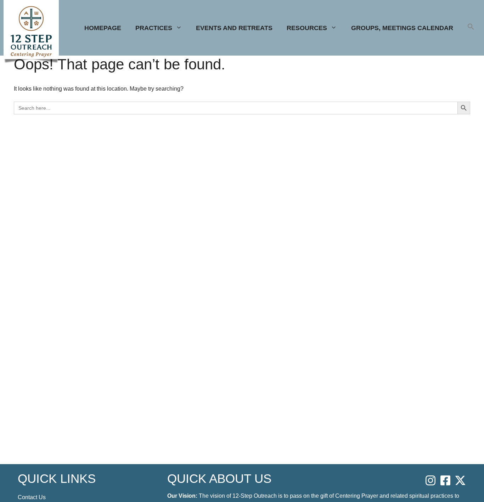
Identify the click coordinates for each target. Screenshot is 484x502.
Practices (153, 28)
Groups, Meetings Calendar (402, 28)
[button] (471, 28)
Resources (307, 28)
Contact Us (32, 497)
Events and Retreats (234, 28)
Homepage (102, 28)
